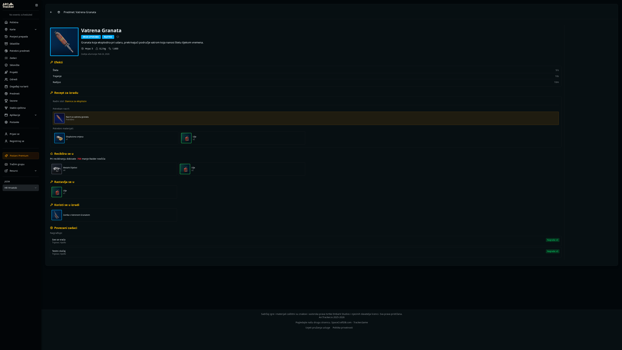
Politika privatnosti (343, 327)
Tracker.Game (360, 322)
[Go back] (51, 12)
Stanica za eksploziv (75, 101)
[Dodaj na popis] (117, 37)
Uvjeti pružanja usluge (317, 327)
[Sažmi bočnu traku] (36, 5)
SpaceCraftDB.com (341, 322)
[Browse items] (59, 12)
